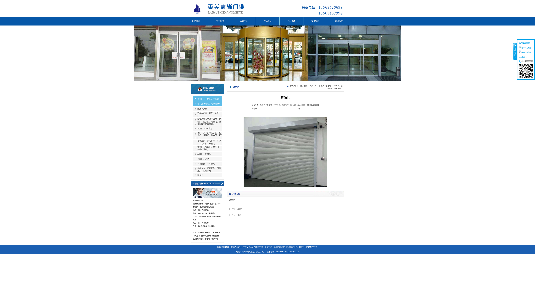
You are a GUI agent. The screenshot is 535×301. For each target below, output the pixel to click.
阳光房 (200, 175)
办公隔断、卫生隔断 (206, 164)
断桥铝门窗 (202, 109)
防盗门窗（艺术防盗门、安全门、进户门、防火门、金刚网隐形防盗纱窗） (209, 121)
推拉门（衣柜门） (205, 129)
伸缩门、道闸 (203, 159)
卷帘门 (239, 209)
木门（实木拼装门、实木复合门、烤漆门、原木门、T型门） (209, 135)
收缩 (515, 51)
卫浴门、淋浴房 (204, 154)
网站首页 (303, 86)
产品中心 (313, 86)
